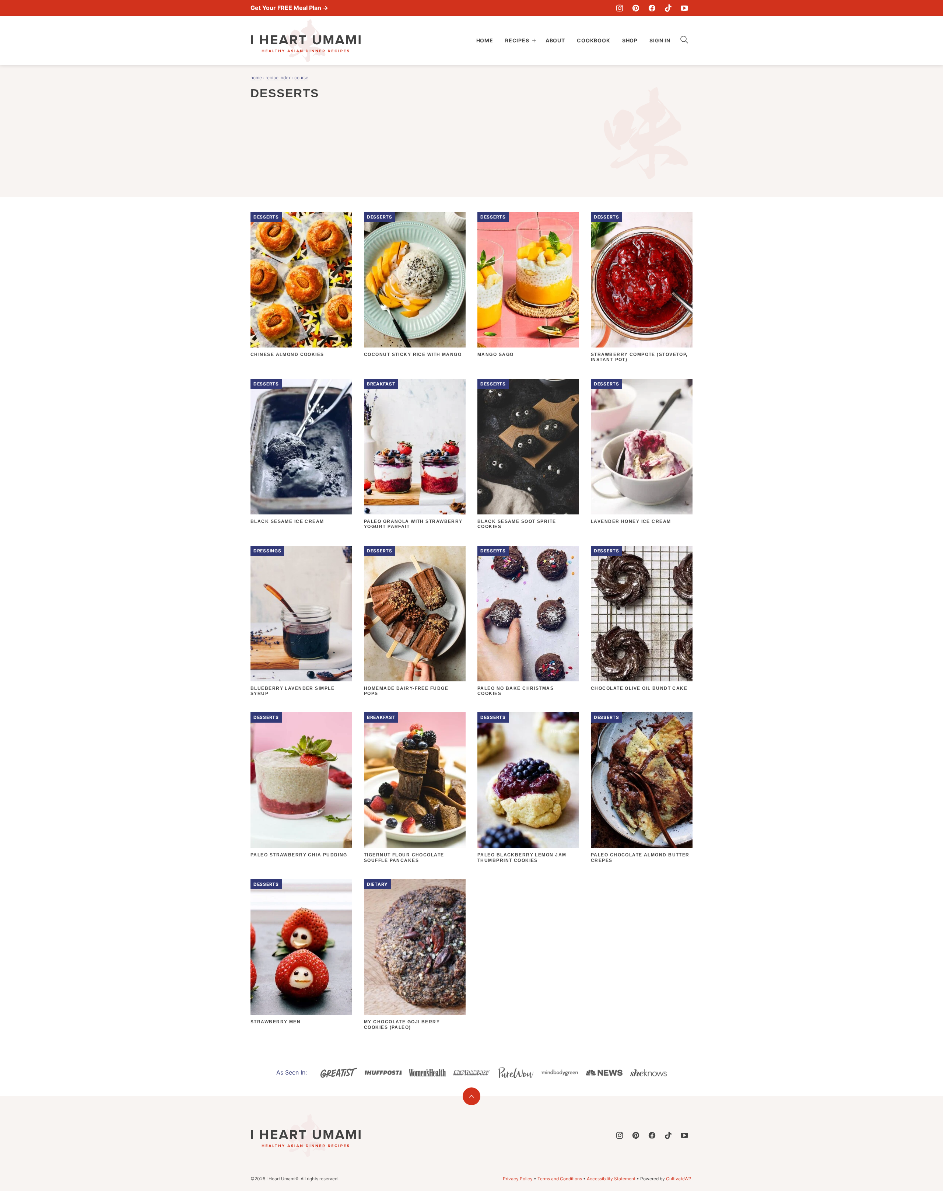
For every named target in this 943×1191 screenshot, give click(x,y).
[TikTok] (668, 8)
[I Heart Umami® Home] (305, 40)
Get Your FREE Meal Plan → (289, 7)
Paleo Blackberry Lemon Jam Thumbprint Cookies (521, 857)
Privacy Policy (518, 1178)
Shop (630, 40)
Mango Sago (495, 354)
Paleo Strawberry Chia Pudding (298, 855)
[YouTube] (684, 8)
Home (484, 40)
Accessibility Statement (611, 1178)
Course (301, 77)
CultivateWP (678, 1178)
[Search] (684, 40)
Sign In (659, 40)
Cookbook (593, 40)
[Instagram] (619, 8)
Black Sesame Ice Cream (287, 521)
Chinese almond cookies (287, 354)
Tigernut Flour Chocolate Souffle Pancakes (404, 857)
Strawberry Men (275, 1021)
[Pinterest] (636, 8)
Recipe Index (278, 77)
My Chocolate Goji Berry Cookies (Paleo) (402, 1024)
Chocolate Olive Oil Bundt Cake (639, 688)
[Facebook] (652, 8)
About (555, 40)
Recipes (517, 40)
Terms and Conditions (559, 1178)
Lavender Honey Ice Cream (631, 521)
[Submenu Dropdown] (534, 40)
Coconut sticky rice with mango (413, 354)
